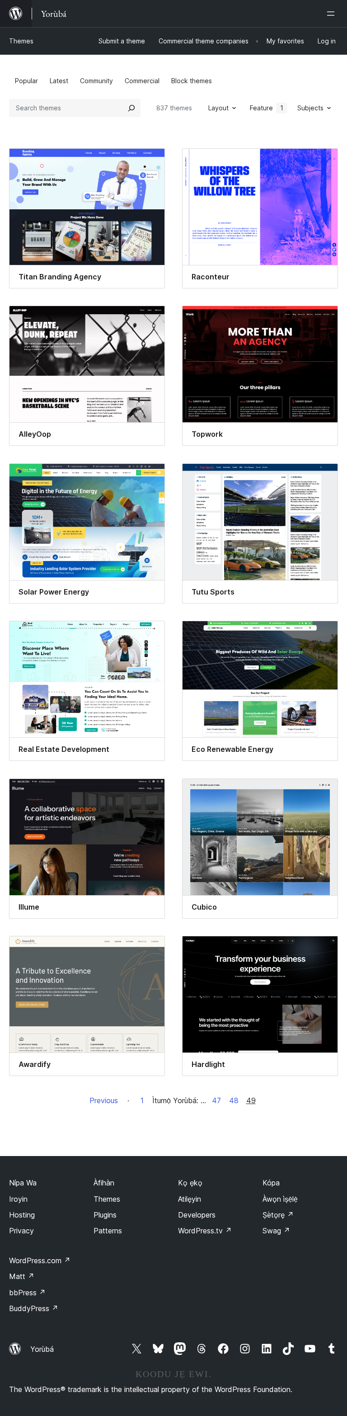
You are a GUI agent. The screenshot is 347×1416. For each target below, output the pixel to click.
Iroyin (18, 1199)
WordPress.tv (205, 1230)
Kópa (271, 1182)
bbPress (27, 1292)
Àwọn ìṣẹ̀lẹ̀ (280, 1199)
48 (234, 1100)
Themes (21, 41)
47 (216, 1100)
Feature (266, 108)
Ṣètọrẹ (278, 1214)
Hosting (22, 1214)
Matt (21, 1276)
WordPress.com (39, 1260)
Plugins (105, 1214)
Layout (218, 108)
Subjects (310, 108)
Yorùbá (42, 1349)
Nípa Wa (23, 1182)
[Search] (131, 108)
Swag (276, 1230)
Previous (103, 1100)
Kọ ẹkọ (190, 1182)
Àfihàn (104, 1182)
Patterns (108, 1230)
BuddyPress (33, 1308)
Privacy (21, 1230)
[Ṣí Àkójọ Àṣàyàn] (332, 13)
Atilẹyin (189, 1199)
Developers (197, 1214)
